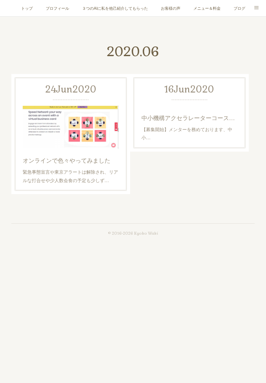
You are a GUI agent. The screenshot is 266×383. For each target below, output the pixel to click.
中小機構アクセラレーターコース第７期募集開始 (189, 117)
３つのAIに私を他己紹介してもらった (115, 8)
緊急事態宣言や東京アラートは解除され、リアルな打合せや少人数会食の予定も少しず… (70, 175)
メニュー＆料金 (207, 8)
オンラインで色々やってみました (66, 160)
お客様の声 (170, 8)
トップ (27, 8)
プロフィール (57, 8)
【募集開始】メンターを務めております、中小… (186, 133)
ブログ (239, 8)
